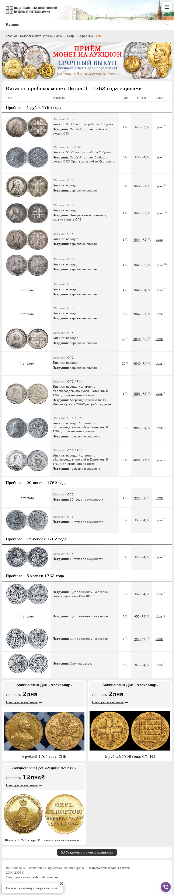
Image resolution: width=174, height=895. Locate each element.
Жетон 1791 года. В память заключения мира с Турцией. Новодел (44, 840)
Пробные (86, 35)
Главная (12, 35)
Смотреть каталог (22, 702)
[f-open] (166, 887)
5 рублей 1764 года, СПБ (44, 756)
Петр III (72, 35)
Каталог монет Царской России (42, 35)
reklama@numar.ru (44, 877)
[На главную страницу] (29, 10)
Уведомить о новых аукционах (89, 852)
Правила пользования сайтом (109, 868)
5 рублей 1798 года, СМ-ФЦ (130, 756)
